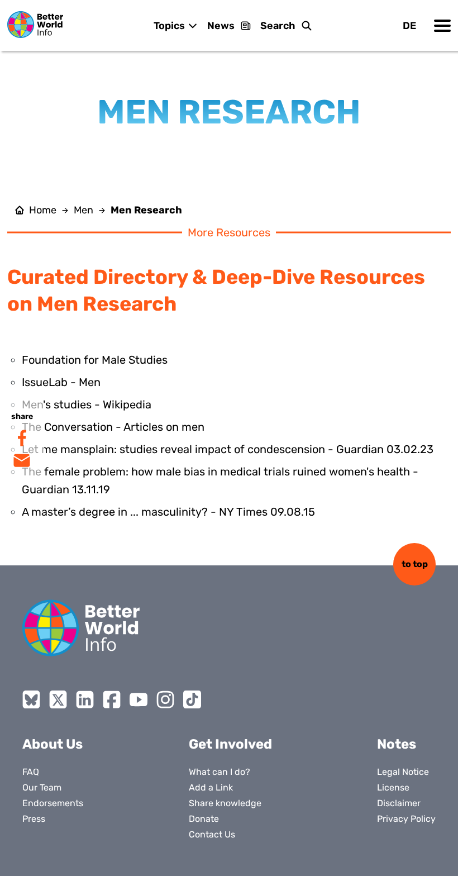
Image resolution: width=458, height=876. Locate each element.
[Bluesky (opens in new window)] (31, 699)
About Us (52, 744)
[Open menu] (442, 25)
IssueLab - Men (61, 382)
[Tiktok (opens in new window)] (192, 699)
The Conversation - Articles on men (113, 427)
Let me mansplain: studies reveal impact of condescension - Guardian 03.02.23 (227, 449)
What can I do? (219, 771)
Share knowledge (225, 803)
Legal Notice (403, 771)
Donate (204, 818)
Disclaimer (399, 803)
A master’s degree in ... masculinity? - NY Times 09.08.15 (168, 511)
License (393, 787)
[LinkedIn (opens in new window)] (85, 699)
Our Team (41, 787)
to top (415, 564)
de (409, 26)
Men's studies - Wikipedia (86, 404)
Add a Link (211, 787)
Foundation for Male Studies (95, 359)
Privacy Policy (406, 818)
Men (83, 210)
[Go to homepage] (35, 24)
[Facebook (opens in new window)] (112, 699)
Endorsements (52, 803)
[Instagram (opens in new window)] (165, 699)
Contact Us (212, 834)
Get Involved (230, 744)
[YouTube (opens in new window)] (138, 699)
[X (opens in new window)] (58, 699)
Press (33, 818)
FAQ (30, 771)
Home (42, 210)
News (221, 26)
